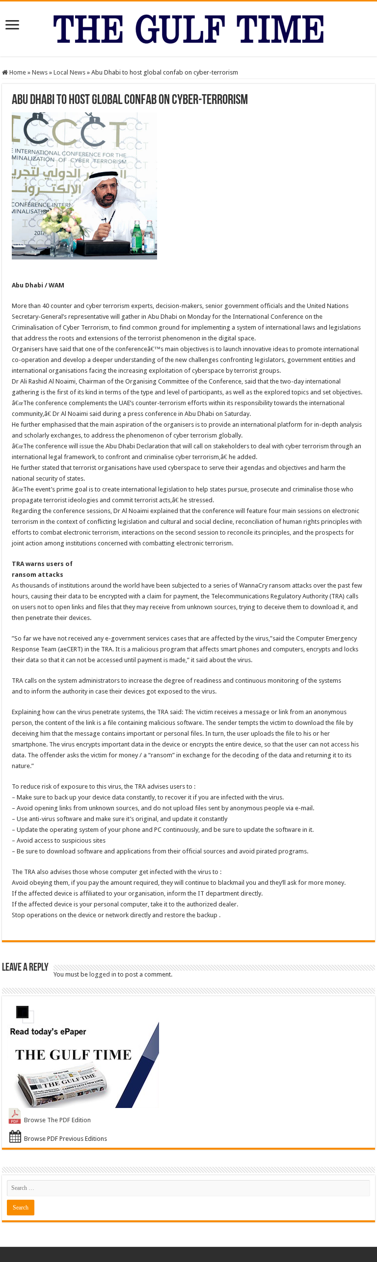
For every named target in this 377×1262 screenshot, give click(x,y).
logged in (102, 974)
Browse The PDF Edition (57, 1120)
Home (17, 72)
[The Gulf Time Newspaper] (188, 27)
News (40, 72)
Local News (69, 72)
